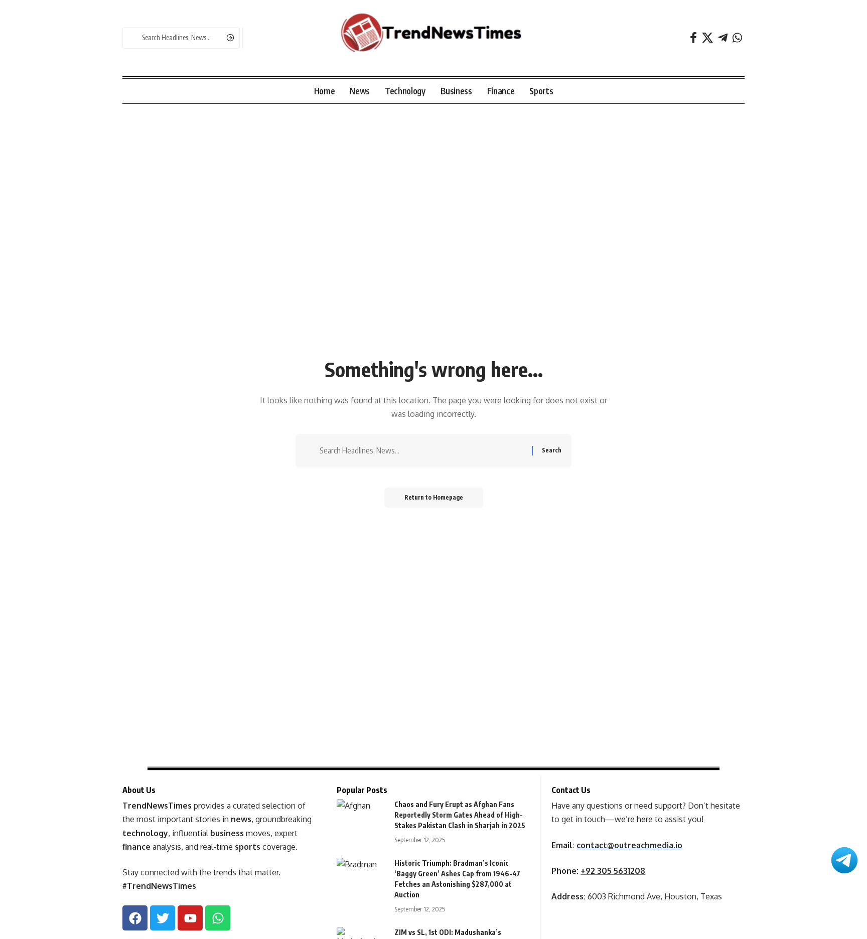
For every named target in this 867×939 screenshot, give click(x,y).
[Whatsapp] (217, 917)
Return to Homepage (433, 497)
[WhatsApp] (737, 38)
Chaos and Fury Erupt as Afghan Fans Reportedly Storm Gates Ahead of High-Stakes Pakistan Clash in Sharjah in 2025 (459, 815)
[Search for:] (422, 450)
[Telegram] (722, 38)
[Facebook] (693, 38)
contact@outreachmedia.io (629, 845)
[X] (707, 38)
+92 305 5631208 (613, 871)
